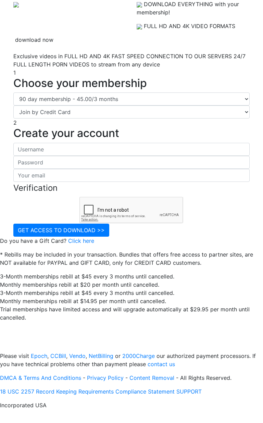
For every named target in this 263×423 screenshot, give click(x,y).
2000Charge (138, 355)
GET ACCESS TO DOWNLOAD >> (61, 230)
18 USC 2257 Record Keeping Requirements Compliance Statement (87, 391)
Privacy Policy (105, 377)
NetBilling (101, 355)
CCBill (58, 355)
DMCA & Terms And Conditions (40, 377)
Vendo (77, 355)
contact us (161, 364)
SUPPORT (189, 391)
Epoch (39, 355)
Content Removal (151, 377)
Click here (81, 240)
